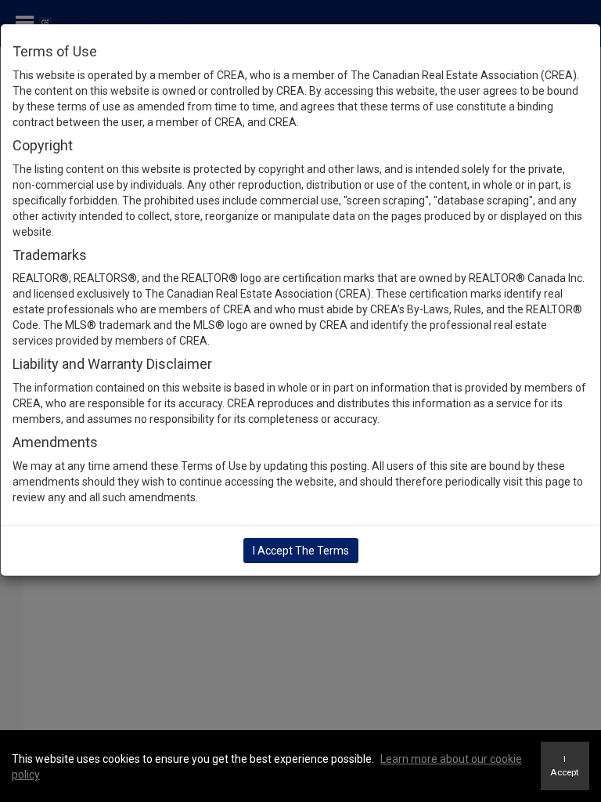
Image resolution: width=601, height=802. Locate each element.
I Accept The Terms (301, 550)
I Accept (564, 765)
